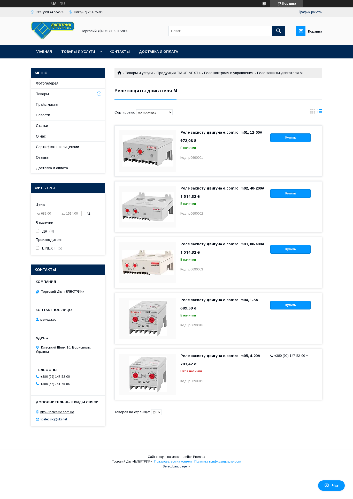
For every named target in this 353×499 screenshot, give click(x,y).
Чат (335, 485)
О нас (41, 136)
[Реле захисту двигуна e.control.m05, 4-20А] (147, 374)
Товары (42, 94)
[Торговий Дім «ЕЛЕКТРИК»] (53, 38)
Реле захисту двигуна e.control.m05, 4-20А (220, 356)
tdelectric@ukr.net (54, 419)
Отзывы (42, 157)
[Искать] (278, 31)
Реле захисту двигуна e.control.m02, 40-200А (222, 188)
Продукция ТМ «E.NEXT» (179, 73)
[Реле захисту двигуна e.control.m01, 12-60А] (147, 151)
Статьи (42, 126)
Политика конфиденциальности (217, 461)
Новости (43, 115)
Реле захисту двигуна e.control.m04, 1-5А (219, 300)
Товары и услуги (78, 52)
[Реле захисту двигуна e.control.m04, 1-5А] (147, 318)
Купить (290, 137)
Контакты (120, 52)
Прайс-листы (47, 104)
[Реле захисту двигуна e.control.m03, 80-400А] (147, 262)
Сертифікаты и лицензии (57, 147)
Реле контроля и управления (228, 73)
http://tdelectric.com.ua (57, 412)
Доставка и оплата (158, 52)
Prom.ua (199, 457)
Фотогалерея (47, 83)
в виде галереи (312, 112)
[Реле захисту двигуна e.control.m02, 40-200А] (147, 207)
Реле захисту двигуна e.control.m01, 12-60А (221, 132)
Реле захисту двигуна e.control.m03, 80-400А (222, 244)
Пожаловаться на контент (173, 461)
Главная (43, 52)
